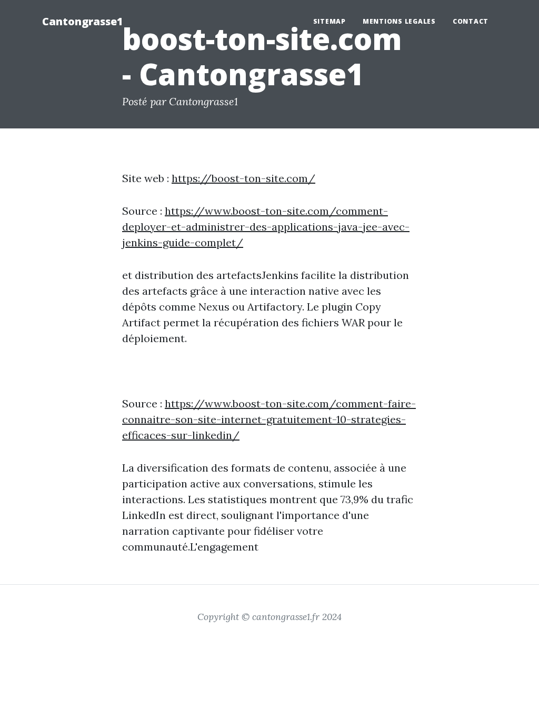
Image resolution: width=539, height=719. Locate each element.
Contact (470, 21)
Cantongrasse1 (82, 21)
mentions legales (399, 21)
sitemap (329, 21)
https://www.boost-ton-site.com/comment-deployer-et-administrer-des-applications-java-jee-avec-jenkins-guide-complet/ (266, 226)
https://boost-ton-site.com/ (243, 178)
